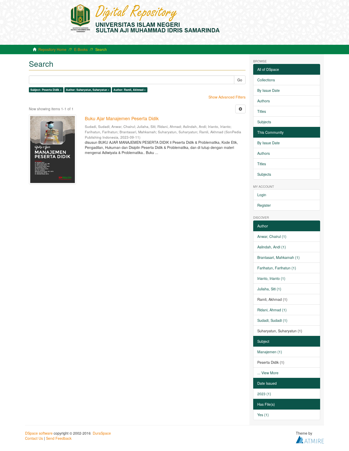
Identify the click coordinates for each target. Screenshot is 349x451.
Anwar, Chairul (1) (271, 236)
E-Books (81, 49)
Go (239, 79)
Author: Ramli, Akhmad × (129, 90)
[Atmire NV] (310, 438)
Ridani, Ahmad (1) (272, 309)
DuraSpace (102, 433)
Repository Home (52, 49)
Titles (261, 111)
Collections (266, 79)
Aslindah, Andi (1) (271, 246)
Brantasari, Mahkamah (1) (278, 257)
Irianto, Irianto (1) (271, 278)
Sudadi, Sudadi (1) (272, 320)
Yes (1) (263, 414)
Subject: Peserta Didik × (46, 90)
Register (264, 205)
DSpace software (39, 433)
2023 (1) (264, 393)
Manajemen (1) (269, 351)
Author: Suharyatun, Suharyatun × (87, 90)
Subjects (264, 121)
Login (261, 194)
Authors (263, 100)
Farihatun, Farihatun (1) (276, 267)
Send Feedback (59, 438)
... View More (267, 372)
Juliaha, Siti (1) (269, 288)
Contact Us (34, 438)
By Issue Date (268, 90)
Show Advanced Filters (227, 97)
